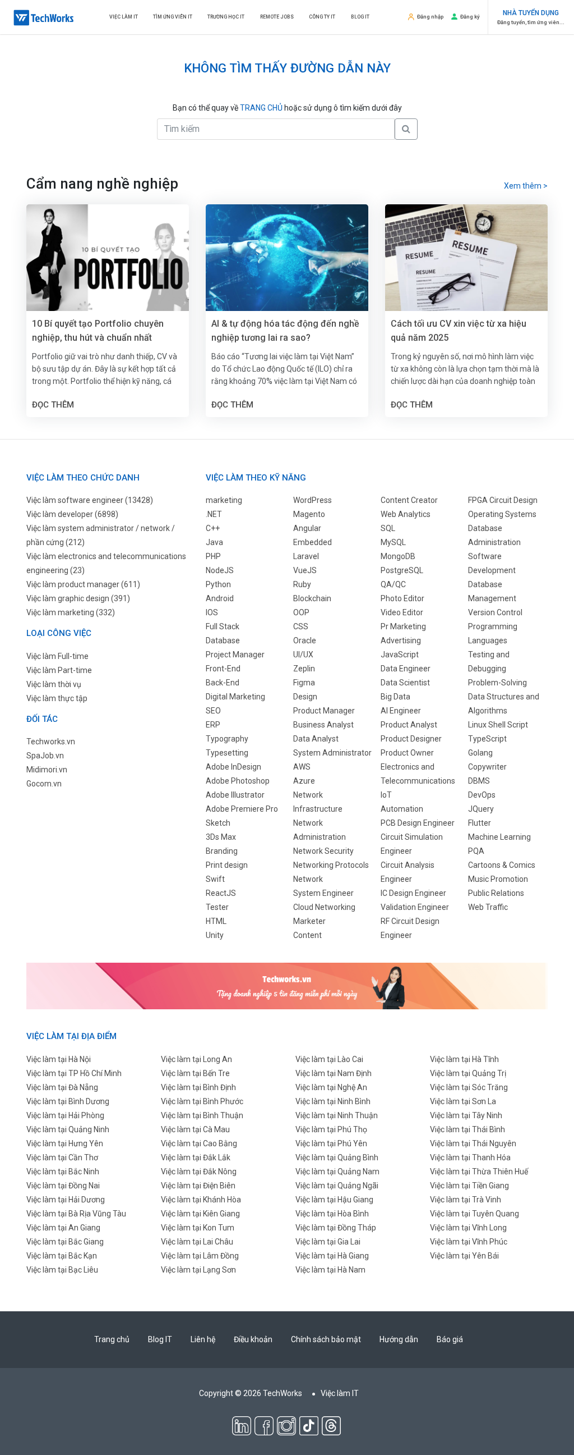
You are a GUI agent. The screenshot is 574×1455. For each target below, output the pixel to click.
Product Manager (324, 710)
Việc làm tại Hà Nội (58, 1059)
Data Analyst (316, 738)
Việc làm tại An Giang (63, 1227)
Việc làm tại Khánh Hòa (201, 1199)
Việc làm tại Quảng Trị (468, 1073)
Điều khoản (253, 1339)
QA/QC (393, 584)
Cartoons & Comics (501, 865)
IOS (212, 612)
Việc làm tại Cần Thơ (62, 1157)
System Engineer (323, 893)
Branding (222, 851)
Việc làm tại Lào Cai (329, 1059)
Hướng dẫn (398, 1339)
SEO (213, 710)
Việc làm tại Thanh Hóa (470, 1157)
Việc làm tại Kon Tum (197, 1227)
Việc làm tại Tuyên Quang (474, 1213)
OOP (301, 612)
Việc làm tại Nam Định (333, 1073)
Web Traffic (488, 907)
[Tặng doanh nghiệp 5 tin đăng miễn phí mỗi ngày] (287, 985)
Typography (227, 738)
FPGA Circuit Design (503, 500)
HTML (216, 921)
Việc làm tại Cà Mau (195, 1129)
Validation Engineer (415, 907)
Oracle (304, 640)
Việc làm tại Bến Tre (195, 1073)
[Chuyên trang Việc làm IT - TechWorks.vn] (44, 18)
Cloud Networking (324, 907)
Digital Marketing (235, 696)
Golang (480, 752)
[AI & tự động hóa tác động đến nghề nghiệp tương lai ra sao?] (287, 258)
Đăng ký (470, 16)
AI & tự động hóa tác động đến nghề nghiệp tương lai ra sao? (285, 330)
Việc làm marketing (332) (70, 612)
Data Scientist (405, 682)
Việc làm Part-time (59, 670)
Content (307, 935)
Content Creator (409, 500)
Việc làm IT (123, 17)
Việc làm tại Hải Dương (65, 1199)
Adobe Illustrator (235, 794)
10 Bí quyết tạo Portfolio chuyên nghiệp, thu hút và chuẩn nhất (98, 330)
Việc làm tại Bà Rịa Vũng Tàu (76, 1213)
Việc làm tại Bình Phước (202, 1101)
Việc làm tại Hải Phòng (65, 1115)
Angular (307, 528)
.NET (214, 514)
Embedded (312, 542)
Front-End (223, 668)
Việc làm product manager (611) (83, 584)
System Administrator (332, 752)
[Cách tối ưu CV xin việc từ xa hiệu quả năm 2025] (466, 258)
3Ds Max (221, 836)
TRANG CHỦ (261, 107)
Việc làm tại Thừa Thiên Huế (479, 1171)
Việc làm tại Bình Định (198, 1087)
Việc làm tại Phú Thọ (331, 1129)
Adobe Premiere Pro (242, 808)
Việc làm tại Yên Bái (464, 1255)
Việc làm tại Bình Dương (67, 1101)
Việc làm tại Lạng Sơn (198, 1269)
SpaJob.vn (45, 755)
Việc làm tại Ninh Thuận (336, 1115)
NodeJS (220, 570)
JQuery (481, 808)
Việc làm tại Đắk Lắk (195, 1157)
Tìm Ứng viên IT (172, 17)
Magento (309, 514)
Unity (215, 935)
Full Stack (222, 626)
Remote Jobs (277, 17)
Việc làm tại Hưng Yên (64, 1143)
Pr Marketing (403, 626)
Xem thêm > (526, 185)
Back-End (222, 682)
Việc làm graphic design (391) (78, 598)
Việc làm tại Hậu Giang (334, 1199)
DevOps (482, 794)
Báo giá (450, 1339)
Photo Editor (402, 598)
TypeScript (487, 738)
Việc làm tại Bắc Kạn (61, 1255)
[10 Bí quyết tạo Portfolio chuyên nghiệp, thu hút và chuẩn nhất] (107, 258)
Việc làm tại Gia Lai (327, 1241)
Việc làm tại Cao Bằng (199, 1143)
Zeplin (304, 668)
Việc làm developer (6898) (72, 514)
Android (220, 598)
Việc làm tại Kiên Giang (200, 1213)
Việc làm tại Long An (196, 1059)
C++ (213, 528)
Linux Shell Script (498, 724)
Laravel (306, 556)
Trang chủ (111, 1339)
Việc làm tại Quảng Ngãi (336, 1185)
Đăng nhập (430, 16)
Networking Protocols (331, 865)
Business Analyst (323, 724)
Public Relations (496, 893)
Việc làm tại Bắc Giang (65, 1241)
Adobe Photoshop (238, 780)
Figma (304, 682)
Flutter (479, 822)
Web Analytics (405, 514)
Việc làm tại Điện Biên (198, 1185)
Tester (217, 907)
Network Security (323, 851)
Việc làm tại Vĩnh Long (468, 1227)
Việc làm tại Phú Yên (331, 1143)
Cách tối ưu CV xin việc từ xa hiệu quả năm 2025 (458, 330)
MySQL (393, 542)
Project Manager (235, 654)
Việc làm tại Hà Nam (330, 1269)
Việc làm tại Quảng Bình (336, 1157)
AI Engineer (401, 710)
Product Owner (407, 752)
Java (214, 542)
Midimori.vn (46, 769)
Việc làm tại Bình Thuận (202, 1115)
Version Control (495, 612)
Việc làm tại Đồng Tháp (335, 1227)
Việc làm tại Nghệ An (331, 1087)
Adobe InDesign (233, 766)
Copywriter (487, 766)
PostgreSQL (402, 570)
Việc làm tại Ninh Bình (333, 1101)
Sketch (218, 822)
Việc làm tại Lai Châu (197, 1241)
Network (308, 879)
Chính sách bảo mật (326, 1339)
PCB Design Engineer (418, 822)
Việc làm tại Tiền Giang (469, 1185)
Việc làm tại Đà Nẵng (62, 1087)
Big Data (395, 696)
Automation (402, 808)
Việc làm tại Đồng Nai (63, 1185)
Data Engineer (405, 668)
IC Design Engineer (413, 893)
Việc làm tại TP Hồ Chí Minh (74, 1073)
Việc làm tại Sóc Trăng (469, 1087)
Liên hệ (203, 1339)
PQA (476, 851)
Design (305, 696)
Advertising (401, 640)
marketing (224, 500)
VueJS (305, 570)
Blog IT (360, 17)
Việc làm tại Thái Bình (467, 1129)
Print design (227, 865)
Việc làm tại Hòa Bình (332, 1213)
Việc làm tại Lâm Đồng (200, 1255)
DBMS (479, 780)
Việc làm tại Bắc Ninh (62, 1171)
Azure (304, 780)
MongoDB (398, 556)
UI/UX (303, 654)
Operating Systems (502, 514)
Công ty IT (322, 17)
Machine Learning (499, 836)
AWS (302, 766)
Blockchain (312, 598)
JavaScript (400, 654)
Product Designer (411, 738)
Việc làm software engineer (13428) (89, 500)
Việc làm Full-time (57, 656)
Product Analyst (409, 724)
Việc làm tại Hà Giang (332, 1255)
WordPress (312, 500)
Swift (215, 879)
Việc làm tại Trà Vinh (465, 1199)
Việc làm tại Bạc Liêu (62, 1269)
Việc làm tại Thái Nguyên (473, 1143)
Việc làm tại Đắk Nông (199, 1171)
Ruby (302, 584)
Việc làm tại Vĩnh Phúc (468, 1241)
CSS (300, 626)
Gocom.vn (44, 783)
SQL (388, 528)
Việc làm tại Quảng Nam (337, 1171)
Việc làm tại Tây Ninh (466, 1115)
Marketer (309, 921)
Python (218, 584)
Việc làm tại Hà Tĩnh (464, 1059)
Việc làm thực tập (56, 698)
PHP (213, 556)
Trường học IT (225, 17)
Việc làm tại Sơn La (463, 1101)
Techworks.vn (50, 741)
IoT (386, 794)
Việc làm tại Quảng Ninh (67, 1129)
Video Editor (402, 612)
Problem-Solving (497, 682)
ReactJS (221, 893)
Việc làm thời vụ (53, 684)
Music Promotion (498, 879)
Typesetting (227, 752)
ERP (213, 724)
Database (223, 640)
